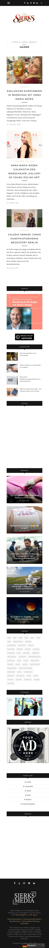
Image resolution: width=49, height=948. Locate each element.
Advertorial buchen (14, 919)
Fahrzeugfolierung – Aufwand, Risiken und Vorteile (24, 496)
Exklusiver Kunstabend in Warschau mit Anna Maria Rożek (24, 95)
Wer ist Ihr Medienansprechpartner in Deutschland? (30, 379)
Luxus (26, 660)
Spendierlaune (15, 921)
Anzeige (28, 641)
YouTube (11, 683)
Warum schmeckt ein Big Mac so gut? (24, 527)
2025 (38, 637)
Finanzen (11, 653)
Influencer (12, 656)
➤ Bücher (28, 799)
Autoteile (22, 645)
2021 (15, 637)
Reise (19, 672)
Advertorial (18, 641)
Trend (36, 675)
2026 (9, 641)
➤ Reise (28, 795)
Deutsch (31, 945)
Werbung (27, 679)
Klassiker (22, 656)
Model (25, 664)
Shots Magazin (20, 915)
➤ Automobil (28, 786)
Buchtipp (11, 649)
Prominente (12, 668)
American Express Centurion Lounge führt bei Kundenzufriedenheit (25, 556)
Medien (10, 664)
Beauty (31, 645)
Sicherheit (28, 672)
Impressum (24, 923)
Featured (19, 161)
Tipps (29, 675)
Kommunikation (34, 656)
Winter (36, 679)
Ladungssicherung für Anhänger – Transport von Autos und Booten (24, 586)
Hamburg (35, 653)
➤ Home (27, 782)
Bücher (19, 649)
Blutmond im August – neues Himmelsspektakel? (24, 618)
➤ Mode (28, 791)
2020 (9, 637)
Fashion (36, 649)
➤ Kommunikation (28, 804)
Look (19, 660)
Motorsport (35, 664)
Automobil (12, 645)
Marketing (35, 660)
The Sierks (20, 675)
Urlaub (10, 679)
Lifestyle (11, 660)
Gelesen (26, 653)
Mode (18, 664)
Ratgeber (11, 672)
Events (27, 649)
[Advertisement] (24, 437)
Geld (19, 653)
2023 (26, 637)
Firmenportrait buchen (32, 919)
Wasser (18, 679)
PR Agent (33, 915)
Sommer (11, 675)
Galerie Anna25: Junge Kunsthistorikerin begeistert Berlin (24, 238)
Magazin (24, 87)
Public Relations (25, 668)
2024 (32, 637)
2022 (20, 637)
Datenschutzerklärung (30, 921)
